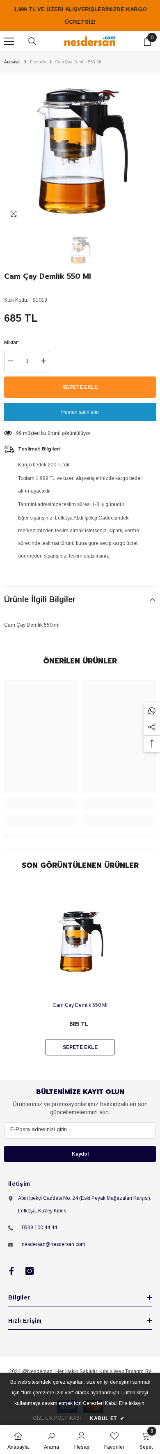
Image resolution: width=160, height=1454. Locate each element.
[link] (41, 803)
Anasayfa (12, 62)
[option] (80, 149)
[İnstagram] (29, 1270)
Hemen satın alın (80, 412)
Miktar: (11, 342)
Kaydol (80, 1154)
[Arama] (32, 41)
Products (38, 62)
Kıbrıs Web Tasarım (121, 1371)
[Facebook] (11, 1270)
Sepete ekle (80, 387)
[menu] (9, 41)
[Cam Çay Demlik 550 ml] (80, 941)
